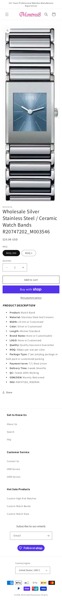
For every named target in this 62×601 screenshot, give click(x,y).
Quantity (7, 260)
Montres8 (25, 595)
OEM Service (13, 469)
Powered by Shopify (39, 595)
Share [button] (9, 392)
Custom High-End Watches (21, 498)
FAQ (9, 439)
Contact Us (13, 461)
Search (10, 431)
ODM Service (13, 476)
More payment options (31, 297)
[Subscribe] (48, 536)
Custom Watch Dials (18, 513)
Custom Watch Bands (19, 506)
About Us (12, 424)
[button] (7, 14)
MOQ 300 (11, 253)
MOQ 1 (28, 253)
